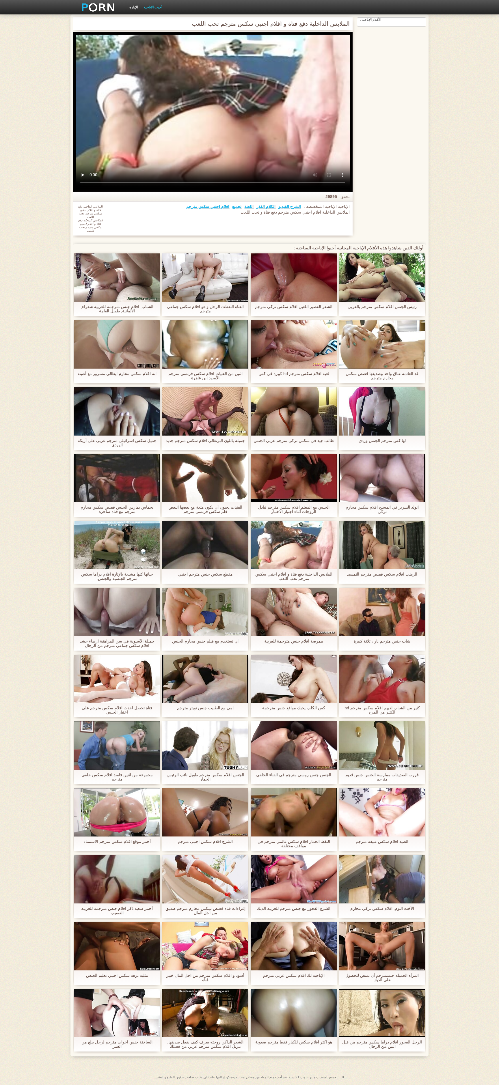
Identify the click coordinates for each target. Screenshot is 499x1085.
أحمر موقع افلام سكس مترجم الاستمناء (117, 841)
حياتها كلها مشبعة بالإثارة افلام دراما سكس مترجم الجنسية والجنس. (117, 576)
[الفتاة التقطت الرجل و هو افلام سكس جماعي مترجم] (205, 277)
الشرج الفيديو (289, 206)
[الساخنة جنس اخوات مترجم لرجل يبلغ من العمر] (117, 1013)
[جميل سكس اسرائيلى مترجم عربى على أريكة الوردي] (117, 411)
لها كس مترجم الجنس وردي (382, 440)
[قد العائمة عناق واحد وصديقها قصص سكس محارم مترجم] (382, 344)
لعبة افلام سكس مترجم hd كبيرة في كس (293, 373)
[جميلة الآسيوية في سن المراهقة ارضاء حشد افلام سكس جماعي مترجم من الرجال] (117, 612)
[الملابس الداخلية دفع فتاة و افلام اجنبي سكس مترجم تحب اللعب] (294, 545)
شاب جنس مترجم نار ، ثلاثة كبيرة (382, 641)
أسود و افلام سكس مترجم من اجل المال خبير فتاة (205, 977)
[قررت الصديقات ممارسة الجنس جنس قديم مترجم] (382, 745)
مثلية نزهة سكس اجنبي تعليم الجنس (117, 975)
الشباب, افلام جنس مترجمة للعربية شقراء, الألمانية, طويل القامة (117, 309)
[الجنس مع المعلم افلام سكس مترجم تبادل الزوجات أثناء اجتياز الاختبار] (294, 478)
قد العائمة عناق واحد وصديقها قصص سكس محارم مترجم (382, 375)
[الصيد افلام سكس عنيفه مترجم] (382, 812)
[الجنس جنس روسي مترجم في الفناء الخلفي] (294, 745)
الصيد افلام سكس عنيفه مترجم (382, 841)
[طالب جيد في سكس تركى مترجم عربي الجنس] (294, 411)
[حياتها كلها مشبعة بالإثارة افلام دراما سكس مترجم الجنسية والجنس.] (117, 545)
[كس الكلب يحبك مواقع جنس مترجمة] (294, 679)
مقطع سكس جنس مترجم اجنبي (205, 574)
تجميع (236, 206)
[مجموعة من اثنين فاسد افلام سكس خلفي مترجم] (117, 745)
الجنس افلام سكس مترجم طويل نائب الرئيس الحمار (205, 777)
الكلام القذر (265, 206)
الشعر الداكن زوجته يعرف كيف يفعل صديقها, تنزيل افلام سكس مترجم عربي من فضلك (205, 1044)
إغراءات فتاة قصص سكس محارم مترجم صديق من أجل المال (205, 910)
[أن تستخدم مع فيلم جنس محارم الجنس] (205, 612)
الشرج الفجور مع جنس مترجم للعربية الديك (293, 908)
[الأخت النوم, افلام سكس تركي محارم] (382, 879)
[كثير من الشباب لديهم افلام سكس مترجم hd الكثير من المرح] (382, 679)
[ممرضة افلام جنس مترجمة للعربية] (294, 612)
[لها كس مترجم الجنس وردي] (382, 411)
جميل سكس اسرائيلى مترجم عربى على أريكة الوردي (117, 442)
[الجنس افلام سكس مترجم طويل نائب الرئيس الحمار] (205, 745)
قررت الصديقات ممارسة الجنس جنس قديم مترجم (382, 777)
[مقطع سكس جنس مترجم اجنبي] (205, 545)
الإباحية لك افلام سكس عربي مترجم (294, 975)
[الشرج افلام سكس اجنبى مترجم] (205, 812)
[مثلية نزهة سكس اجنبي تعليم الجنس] (117, 946)
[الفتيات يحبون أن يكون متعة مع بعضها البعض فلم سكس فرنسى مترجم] (205, 478)
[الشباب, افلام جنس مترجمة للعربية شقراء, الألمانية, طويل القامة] (117, 277)
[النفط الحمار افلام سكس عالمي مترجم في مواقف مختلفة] (294, 812)
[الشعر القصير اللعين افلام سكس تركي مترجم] (294, 277)
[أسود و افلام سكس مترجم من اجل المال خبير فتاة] (205, 946)
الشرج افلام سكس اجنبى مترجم (205, 841)
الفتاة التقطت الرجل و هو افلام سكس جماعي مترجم (205, 309)
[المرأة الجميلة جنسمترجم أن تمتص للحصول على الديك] (382, 946)
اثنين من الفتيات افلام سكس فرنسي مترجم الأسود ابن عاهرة (205, 375)
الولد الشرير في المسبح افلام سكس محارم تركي (382, 509)
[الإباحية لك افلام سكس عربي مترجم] (294, 946)
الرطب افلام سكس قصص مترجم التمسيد (382, 574)
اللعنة (249, 206)
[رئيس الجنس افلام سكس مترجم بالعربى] (382, 277)
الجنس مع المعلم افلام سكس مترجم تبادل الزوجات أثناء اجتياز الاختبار (293, 509)
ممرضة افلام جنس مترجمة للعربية (293, 641)
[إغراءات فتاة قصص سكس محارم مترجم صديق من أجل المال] (205, 879)
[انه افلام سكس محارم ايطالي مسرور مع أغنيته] (117, 344)
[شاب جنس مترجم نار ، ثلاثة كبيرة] (382, 612)
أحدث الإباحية (153, 7)
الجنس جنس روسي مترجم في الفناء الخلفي (293, 775)
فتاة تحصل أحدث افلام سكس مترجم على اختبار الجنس (117, 710)
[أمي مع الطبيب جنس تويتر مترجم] (205, 679)
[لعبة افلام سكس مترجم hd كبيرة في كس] (294, 344)
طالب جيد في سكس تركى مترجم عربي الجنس (294, 440)
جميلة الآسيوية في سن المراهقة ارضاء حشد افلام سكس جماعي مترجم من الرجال (117, 643)
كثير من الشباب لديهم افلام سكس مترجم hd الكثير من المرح (382, 710)
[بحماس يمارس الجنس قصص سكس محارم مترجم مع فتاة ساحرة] (117, 478)
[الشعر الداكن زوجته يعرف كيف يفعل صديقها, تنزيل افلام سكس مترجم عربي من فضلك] (205, 1013)
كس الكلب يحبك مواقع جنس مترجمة (293, 708)
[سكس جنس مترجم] (96, 7)
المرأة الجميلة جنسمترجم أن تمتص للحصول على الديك (382, 977)
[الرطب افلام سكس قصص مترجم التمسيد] (382, 545)
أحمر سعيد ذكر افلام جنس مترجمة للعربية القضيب (117, 910)
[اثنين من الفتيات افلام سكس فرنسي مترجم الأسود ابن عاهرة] (205, 344)
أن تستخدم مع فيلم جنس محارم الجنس (205, 641)
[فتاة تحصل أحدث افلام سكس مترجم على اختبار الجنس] (117, 679)
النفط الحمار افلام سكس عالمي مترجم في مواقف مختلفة (294, 843)
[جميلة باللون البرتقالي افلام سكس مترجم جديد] (205, 411)
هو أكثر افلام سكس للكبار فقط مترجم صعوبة (293, 1042)
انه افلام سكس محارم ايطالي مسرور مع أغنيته (117, 373)
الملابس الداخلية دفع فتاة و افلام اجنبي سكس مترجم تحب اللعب (293, 576)
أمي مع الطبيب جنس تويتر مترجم (205, 708)
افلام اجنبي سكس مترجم (207, 206)
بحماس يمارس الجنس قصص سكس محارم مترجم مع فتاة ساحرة (117, 509)
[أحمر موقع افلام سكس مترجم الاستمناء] (117, 812)
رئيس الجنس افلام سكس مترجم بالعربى (382, 307)
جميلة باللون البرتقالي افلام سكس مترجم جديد (205, 440)
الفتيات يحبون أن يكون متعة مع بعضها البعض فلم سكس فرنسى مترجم (205, 509)
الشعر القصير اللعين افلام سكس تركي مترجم (293, 307)
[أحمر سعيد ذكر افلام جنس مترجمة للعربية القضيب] (117, 879)
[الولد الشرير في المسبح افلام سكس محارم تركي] (382, 478)
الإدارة (133, 7)
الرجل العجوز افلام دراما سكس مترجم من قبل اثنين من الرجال (382, 1044)
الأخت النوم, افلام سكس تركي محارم (382, 908)
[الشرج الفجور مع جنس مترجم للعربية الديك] (294, 879)
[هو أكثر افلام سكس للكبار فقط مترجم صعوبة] (294, 1013)
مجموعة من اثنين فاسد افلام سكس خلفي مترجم (117, 777)
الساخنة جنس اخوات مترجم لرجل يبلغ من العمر (116, 1044)
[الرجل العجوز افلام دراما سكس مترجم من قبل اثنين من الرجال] (382, 1013)
